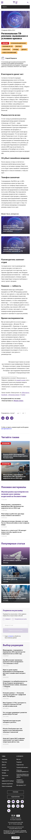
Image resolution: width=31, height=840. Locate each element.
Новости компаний (7, 786)
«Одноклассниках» (14, 395)
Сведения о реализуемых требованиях (20, 781)
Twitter (23, 395)
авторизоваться (6, 429)
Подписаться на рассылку (15, 630)
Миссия (18, 759)
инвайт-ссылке (21, 380)
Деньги (4, 764)
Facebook (4, 395)
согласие (10, 636)
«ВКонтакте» (25, 392)
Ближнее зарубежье (7, 783)
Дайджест (8, 619)
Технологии (5, 775)
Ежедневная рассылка (21, 619)
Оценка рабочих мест (22, 767)
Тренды (4, 773)
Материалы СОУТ (21, 785)
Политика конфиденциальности (22, 771)
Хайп (3, 778)
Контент (4, 767)
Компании (4, 759)
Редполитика (20, 764)
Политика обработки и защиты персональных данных (22, 776)
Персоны (4, 762)
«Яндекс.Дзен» (18, 401)
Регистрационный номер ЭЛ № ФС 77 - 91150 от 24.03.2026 (15, 823)
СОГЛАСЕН (15, 837)
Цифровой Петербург (8, 781)
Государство (5, 770)
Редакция (19, 762)
